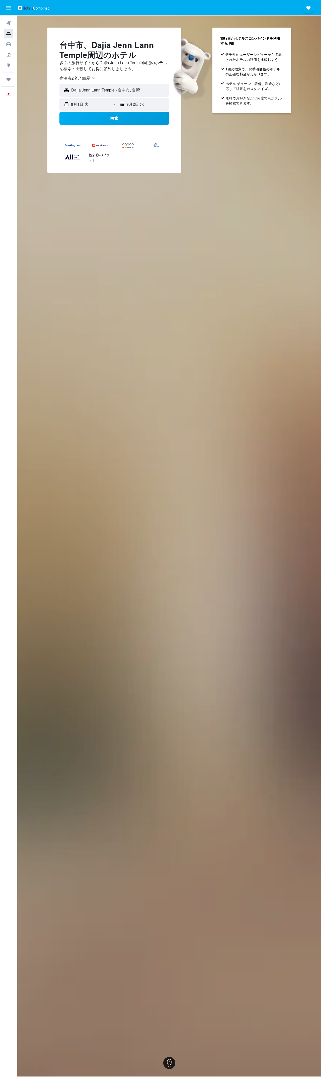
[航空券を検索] (8, 23)
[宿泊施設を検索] (8, 34)
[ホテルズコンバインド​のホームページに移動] (33, 8)
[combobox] (77, 78)
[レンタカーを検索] (8, 44)
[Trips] (8, 79)
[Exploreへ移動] (8, 65)
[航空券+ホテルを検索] (8, 55)
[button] (8, 7)
